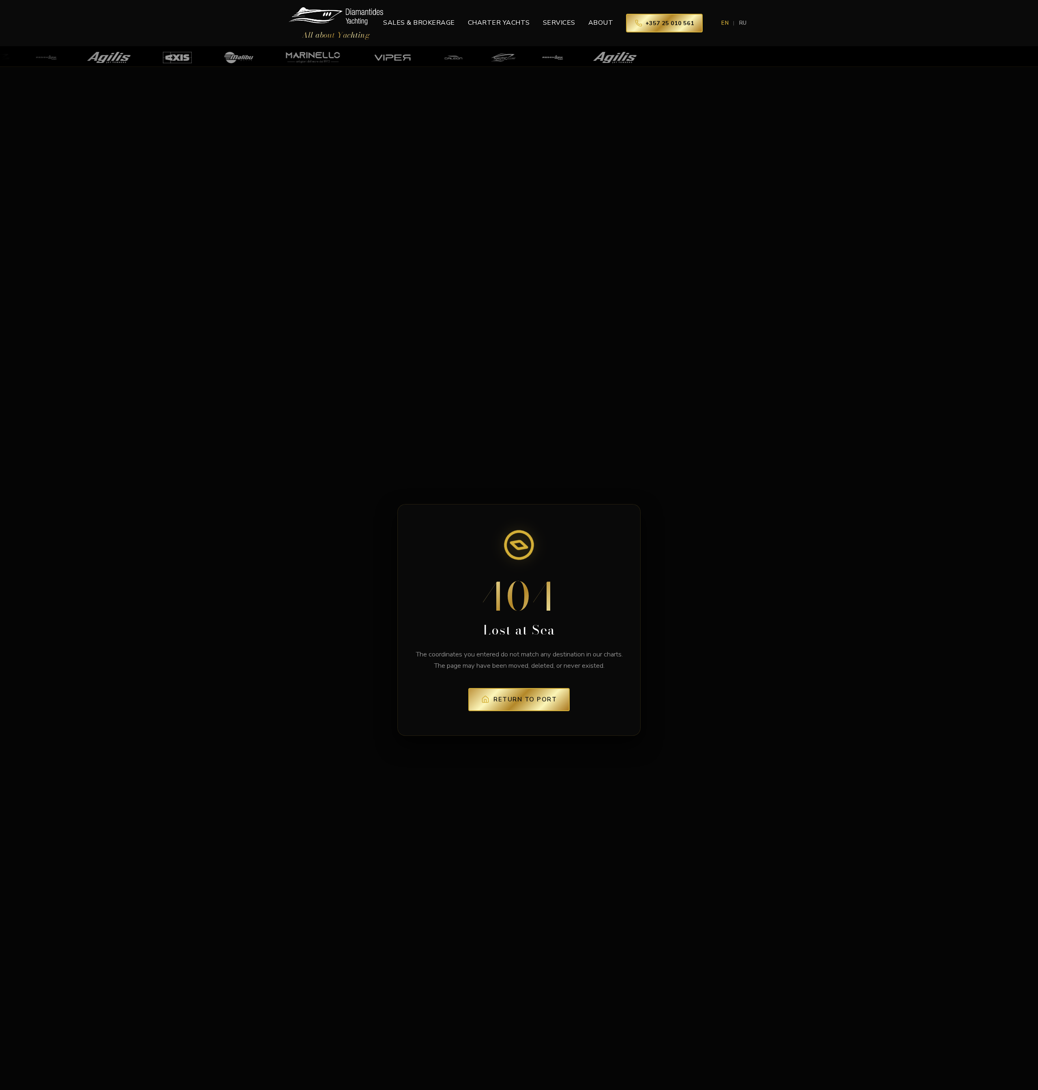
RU (743, 23)
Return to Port (525, 699)
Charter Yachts (499, 22)
